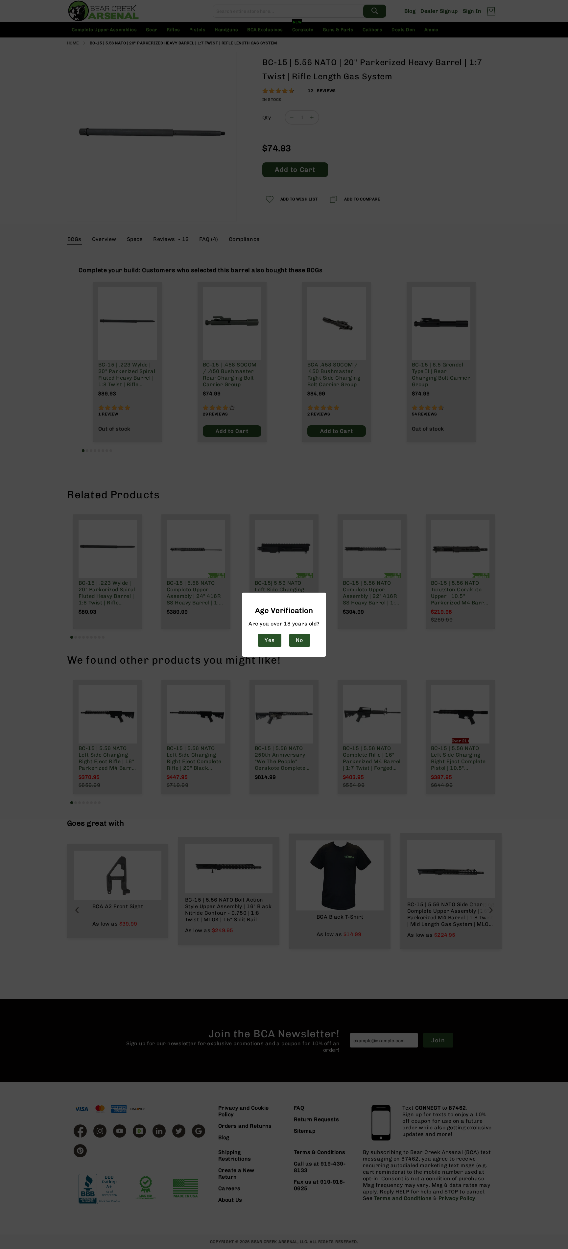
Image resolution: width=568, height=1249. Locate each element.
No (299, 640)
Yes (269, 640)
